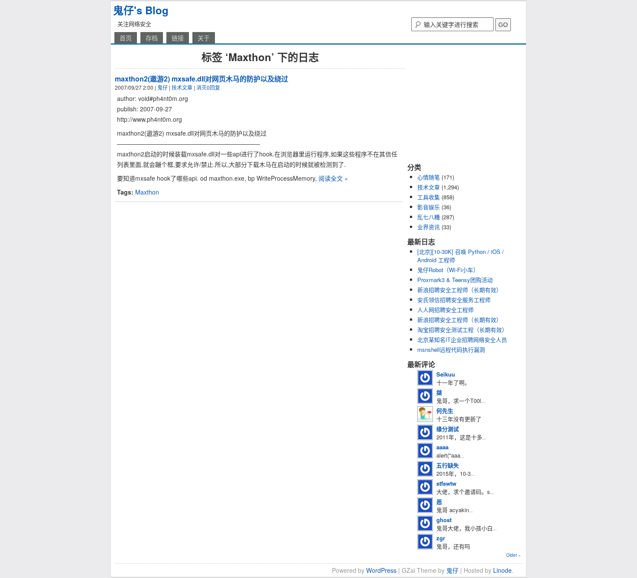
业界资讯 (428, 227)
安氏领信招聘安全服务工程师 (454, 299)
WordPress (381, 570)
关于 (204, 37)
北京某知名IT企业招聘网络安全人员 (462, 339)
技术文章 (182, 87)
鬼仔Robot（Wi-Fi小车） (448, 270)
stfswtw (446, 483)
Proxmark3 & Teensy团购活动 (455, 280)
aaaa (442, 447)
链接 (178, 37)
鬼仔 (162, 87)
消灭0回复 (208, 87)
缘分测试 (447, 429)
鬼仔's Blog (141, 10)
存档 (152, 37)
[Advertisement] (461, 103)
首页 (126, 37)
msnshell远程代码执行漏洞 (451, 349)
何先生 (444, 410)
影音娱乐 (428, 207)
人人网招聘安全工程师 (445, 309)
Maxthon (147, 192)
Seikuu (445, 374)
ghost (444, 520)
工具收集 (428, 197)
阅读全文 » (333, 178)
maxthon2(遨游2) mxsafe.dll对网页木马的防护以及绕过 (201, 79)
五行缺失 (447, 465)
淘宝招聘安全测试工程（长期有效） (462, 329)
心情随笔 (428, 177)
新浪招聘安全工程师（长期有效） (459, 290)
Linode (502, 570)
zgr (440, 538)
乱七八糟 (428, 217)
